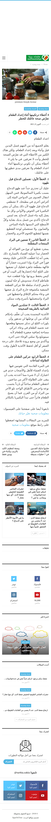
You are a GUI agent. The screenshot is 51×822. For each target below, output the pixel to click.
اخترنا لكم (25, 642)
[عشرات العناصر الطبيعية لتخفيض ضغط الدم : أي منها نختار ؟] (14, 479)
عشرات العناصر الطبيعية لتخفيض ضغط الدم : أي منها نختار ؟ (25, 694)
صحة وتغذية (43, 108)
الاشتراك (8, 762)
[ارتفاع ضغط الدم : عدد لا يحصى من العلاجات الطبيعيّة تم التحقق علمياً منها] (36, 508)
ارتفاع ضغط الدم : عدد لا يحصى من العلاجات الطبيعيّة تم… (25, 710)
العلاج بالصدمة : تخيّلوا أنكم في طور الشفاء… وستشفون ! (25, 648)
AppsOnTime (17, 818)
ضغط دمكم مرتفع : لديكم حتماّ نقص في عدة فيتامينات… (25, 679)
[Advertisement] (25, 27)
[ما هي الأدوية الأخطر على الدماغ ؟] (14, 508)
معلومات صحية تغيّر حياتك (33, 413)
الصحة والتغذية (30, 108)
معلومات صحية (21, 424)
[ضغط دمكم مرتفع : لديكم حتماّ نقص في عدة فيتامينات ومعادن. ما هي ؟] (36, 479)
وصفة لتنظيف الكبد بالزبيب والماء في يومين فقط (10, 451)
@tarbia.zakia (22, 772)
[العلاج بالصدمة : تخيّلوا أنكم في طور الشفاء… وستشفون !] (25, 639)
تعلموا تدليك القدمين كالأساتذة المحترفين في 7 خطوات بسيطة (40, 451)
